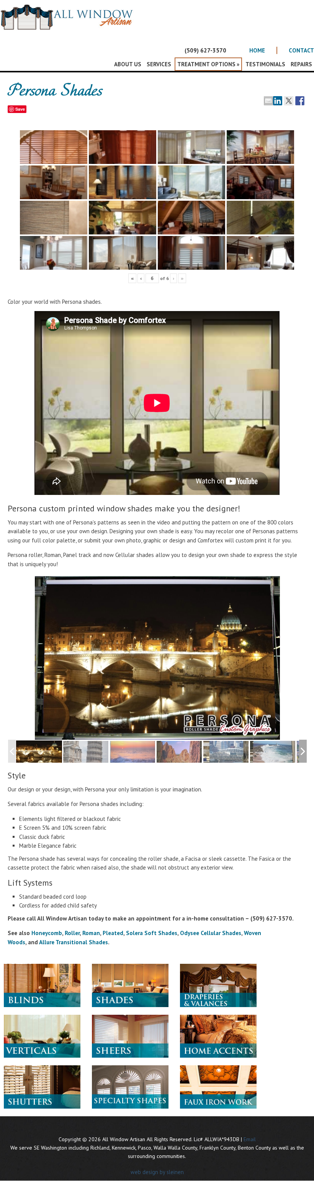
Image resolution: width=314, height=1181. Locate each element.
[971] (133, 752)
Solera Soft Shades (151, 933)
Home (257, 50)
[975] (180, 752)
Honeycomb (46, 933)
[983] (273, 752)
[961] (39, 752)
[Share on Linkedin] (277, 100)
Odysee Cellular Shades (210, 933)
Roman (91, 933)
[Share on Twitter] (288, 100)
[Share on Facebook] (299, 100)
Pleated (113, 933)
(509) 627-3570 (205, 50)
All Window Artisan (69, 23)
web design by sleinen (157, 1172)
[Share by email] (268, 100)
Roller (72, 933)
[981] (226, 752)
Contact (301, 50)
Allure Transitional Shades (73, 942)
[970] (86, 752)
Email (250, 1139)
